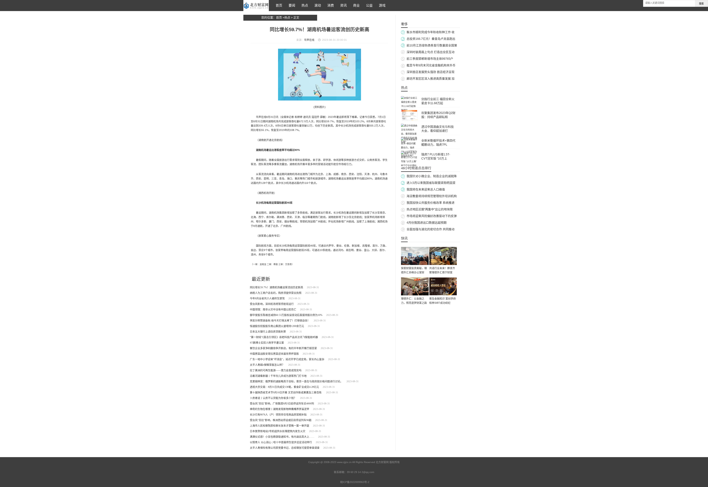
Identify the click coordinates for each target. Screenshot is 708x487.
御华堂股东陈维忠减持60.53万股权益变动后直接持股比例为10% (286, 315)
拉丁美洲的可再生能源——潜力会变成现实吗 (275, 370)
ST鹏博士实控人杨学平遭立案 (267, 342)
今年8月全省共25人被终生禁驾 (267, 298)
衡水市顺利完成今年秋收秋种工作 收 (430, 32)
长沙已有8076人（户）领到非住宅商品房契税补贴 (278, 414)
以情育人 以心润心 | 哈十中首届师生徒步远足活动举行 (281, 442)
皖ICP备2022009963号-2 (354, 482)
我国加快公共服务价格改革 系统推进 (430, 202)
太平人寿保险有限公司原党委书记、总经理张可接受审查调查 (285, 447)
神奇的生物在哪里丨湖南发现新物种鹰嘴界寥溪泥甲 (279, 409)
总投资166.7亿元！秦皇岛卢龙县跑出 (431, 38)
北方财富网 (256, 5)
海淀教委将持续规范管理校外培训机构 (432, 196)
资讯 (342, 5)
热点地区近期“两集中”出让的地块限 (430, 209)
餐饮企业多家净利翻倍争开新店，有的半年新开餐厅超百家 (283, 348)
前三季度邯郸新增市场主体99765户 (430, 58)
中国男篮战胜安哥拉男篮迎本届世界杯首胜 (274, 353)
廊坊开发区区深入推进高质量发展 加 (430, 78)
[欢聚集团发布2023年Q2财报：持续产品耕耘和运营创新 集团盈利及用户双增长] (409, 120)
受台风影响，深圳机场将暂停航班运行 (272, 304)
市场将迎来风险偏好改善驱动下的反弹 (432, 216)
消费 (329, 5)
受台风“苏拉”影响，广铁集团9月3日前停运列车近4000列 (282, 403)
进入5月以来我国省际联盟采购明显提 (431, 182)
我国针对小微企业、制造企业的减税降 (432, 176)
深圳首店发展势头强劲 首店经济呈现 (430, 72)
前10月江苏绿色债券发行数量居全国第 (432, 45)
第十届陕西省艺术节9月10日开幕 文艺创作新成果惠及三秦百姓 (286, 392)
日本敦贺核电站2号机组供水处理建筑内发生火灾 (277, 431)
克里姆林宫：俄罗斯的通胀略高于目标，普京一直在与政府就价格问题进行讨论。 (296, 381)
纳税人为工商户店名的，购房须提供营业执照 (275, 293)
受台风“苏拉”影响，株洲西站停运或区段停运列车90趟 (280, 420)
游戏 (381, 5)
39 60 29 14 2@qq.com (360, 472)
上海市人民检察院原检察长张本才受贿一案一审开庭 (279, 425)
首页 (278, 5)
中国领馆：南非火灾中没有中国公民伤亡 (273, 309)
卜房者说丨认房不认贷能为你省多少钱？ (273, 398)
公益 (368, 5)
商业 (355, 5)
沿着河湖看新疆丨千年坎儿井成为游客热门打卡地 (278, 376)
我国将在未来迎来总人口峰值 (426, 189)
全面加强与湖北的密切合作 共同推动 (430, 229)
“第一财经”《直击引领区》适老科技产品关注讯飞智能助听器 (284, 337)
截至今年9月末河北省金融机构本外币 (431, 65)
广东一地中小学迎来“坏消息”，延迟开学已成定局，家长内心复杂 (287, 359)
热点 (304, 5)
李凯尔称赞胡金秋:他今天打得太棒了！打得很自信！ (280, 320)
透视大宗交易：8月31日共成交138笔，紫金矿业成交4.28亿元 (284, 387)
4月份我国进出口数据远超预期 (427, 222)
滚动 (317, 5)
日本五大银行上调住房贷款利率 (268, 331)
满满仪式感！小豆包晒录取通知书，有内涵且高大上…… (282, 436)
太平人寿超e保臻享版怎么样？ (267, 364)
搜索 (701, 3)
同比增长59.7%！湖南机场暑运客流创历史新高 (276, 287)
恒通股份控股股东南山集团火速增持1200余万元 (277, 326)
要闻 (291, 5)
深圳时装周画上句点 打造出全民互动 (430, 52)
